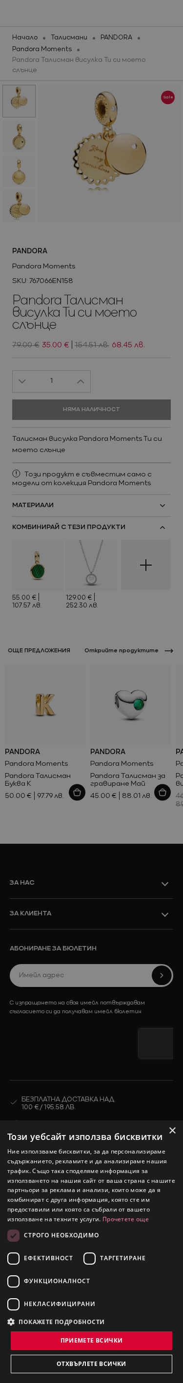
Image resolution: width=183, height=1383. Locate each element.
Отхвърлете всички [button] (91, 1364)
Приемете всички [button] (92, 1340)
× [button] (172, 1131)
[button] (56, 1321)
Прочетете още (125, 1219)
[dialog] (91, 1251)
